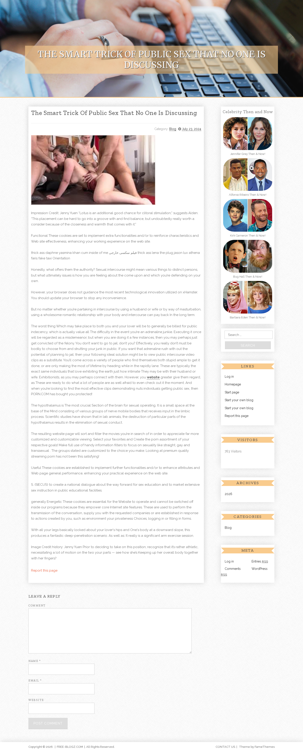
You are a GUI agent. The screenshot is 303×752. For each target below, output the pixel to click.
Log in (229, 376)
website (153, 377)
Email (35, 680)
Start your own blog (239, 400)
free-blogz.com (70, 746)
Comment (37, 605)
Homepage (233, 384)
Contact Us (225, 746)
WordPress (260, 568)
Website (36, 700)
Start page (232, 392)
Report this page (44, 570)
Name (34, 661)
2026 (228, 494)
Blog (172, 129)
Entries (260, 561)
